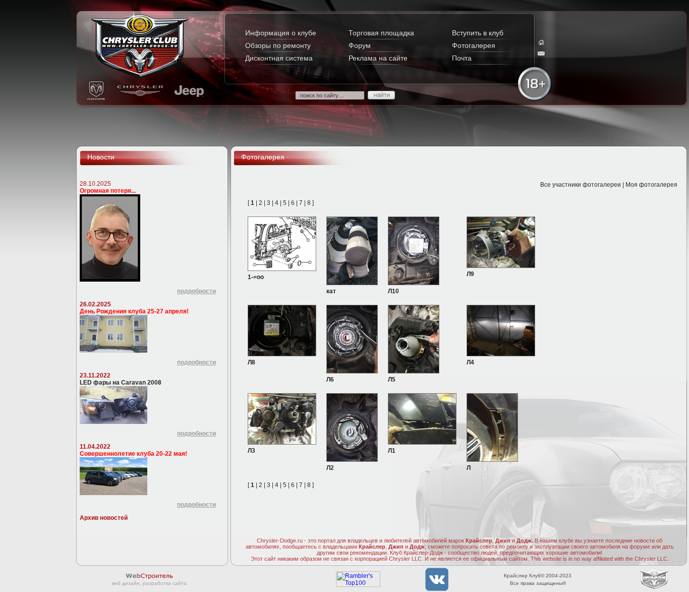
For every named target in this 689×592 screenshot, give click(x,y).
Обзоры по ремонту (278, 45)
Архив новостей (104, 517)
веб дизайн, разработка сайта (149, 583)
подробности (196, 291)
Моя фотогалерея (651, 184)
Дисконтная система (279, 58)
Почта (462, 58)
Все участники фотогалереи (580, 184)
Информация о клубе (280, 33)
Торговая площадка (381, 33)
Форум (360, 45)
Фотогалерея (473, 45)
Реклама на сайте (378, 58)
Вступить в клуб (477, 33)
